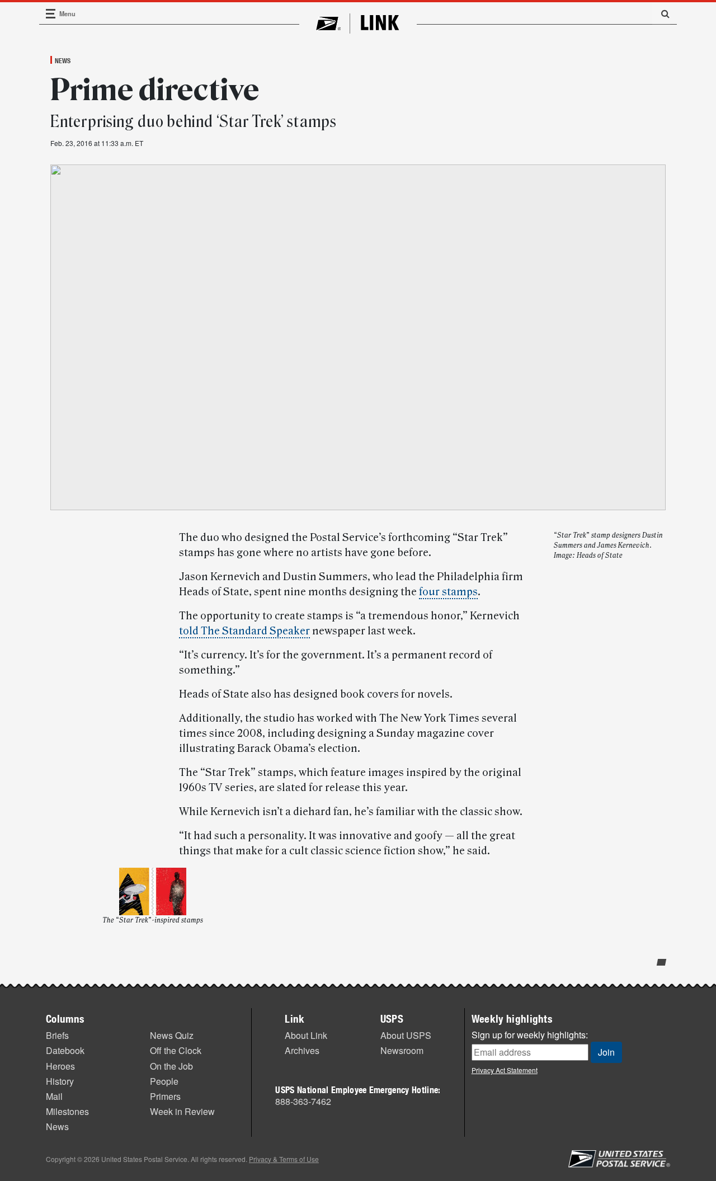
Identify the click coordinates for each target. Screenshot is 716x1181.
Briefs (57, 1035)
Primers (165, 1096)
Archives (302, 1050)
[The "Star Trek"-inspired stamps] (152, 891)
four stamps (448, 592)
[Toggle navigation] (51, 13)
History (60, 1081)
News (62, 60)
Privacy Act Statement (505, 1070)
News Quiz (172, 1035)
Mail (54, 1096)
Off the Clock (175, 1050)
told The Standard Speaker (244, 631)
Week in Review (182, 1111)
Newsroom (401, 1050)
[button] (661, 13)
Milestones (67, 1111)
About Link (306, 1035)
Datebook (65, 1050)
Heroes (60, 1066)
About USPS (405, 1035)
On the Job (171, 1066)
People (164, 1081)
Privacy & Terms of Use (284, 1159)
